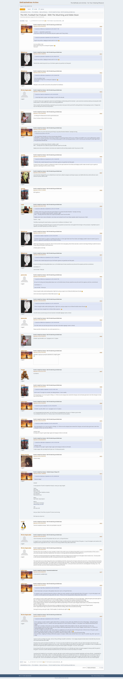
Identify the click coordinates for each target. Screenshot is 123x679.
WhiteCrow (24, 52)
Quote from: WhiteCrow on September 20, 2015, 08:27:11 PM (47, 29)
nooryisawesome (26, 171)
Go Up (21, 662)
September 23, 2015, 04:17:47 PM (39, 233)
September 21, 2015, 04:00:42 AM (39, 113)
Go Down (22, 20)
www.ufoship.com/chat (38, 504)
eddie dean (24, 24)
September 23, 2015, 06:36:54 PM (39, 276)
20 (51, 20)
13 (40, 20)
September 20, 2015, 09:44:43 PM (39, 26)
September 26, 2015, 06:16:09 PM (39, 536)
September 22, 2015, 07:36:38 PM (39, 172)
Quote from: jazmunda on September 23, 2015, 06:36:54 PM (47, 303)
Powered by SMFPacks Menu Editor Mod (61, 677)
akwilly (23, 155)
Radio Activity (25, 454)
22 (54, 20)
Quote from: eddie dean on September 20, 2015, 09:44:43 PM (47, 75)
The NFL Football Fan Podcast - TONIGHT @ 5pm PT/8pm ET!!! (46, 472)
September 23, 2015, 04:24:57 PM (39, 254)
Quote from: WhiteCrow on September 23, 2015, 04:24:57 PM (47, 279)
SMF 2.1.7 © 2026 (22, 675)
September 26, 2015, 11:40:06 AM (39, 473)
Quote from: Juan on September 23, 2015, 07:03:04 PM (46, 405)
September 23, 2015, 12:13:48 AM (39, 190)
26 (60, 20)
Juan (22, 112)
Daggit (23, 370)
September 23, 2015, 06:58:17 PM (39, 319)
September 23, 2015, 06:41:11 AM (39, 206)
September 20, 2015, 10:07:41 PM (39, 72)
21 (53, 20)
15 (43, 20)
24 (57, 20)
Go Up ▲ (102, 675)
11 (37, 20)
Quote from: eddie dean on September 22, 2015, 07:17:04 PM (47, 208)
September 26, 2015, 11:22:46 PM (39, 616)
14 (41, 20)
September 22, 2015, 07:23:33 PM (39, 156)
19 (50, 20)
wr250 (22, 521)
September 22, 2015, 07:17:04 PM (39, 129)
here (43, 503)
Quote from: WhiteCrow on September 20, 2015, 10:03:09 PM (47, 159)
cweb (22, 204)
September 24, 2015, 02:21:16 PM (39, 371)
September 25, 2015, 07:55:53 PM (39, 420)
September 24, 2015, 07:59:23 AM (39, 352)
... (31, 20)
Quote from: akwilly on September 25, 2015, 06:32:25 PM (46, 423)
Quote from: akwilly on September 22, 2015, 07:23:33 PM (46, 235)
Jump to (84, 667)
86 (63, 20)
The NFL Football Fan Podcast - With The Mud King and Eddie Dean (47, 24)
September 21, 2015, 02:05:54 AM (39, 91)
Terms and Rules (97, 675)
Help (92, 675)
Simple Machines (28, 675)
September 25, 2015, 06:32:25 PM (39, 386)
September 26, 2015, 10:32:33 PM (39, 585)
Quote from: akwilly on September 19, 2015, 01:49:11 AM (46, 389)
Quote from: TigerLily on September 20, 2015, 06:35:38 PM (46, 94)
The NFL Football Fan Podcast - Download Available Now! (45, 570)
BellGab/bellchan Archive (29, 2)
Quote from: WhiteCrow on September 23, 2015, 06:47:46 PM (47, 322)
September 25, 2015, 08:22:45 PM (39, 439)
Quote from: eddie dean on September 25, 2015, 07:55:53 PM (47, 442)
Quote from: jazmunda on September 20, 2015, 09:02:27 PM (47, 37)
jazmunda (24, 275)
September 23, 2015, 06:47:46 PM (39, 300)
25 (59, 20)
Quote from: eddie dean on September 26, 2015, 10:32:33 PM (47, 618)
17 (47, 20)
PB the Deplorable (26, 90)
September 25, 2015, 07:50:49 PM (39, 403)
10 (36, 20)
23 (56, 20)
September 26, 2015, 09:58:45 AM (39, 456)
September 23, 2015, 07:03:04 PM (39, 336)
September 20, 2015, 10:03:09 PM (39, 53)
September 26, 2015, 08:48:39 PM (39, 571)
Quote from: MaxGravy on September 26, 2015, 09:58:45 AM (47, 476)
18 (48, 20)
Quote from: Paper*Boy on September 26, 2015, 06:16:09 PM (47, 587)
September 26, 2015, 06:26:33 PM (39, 549)
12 (39, 20)
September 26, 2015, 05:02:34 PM (39, 523)
